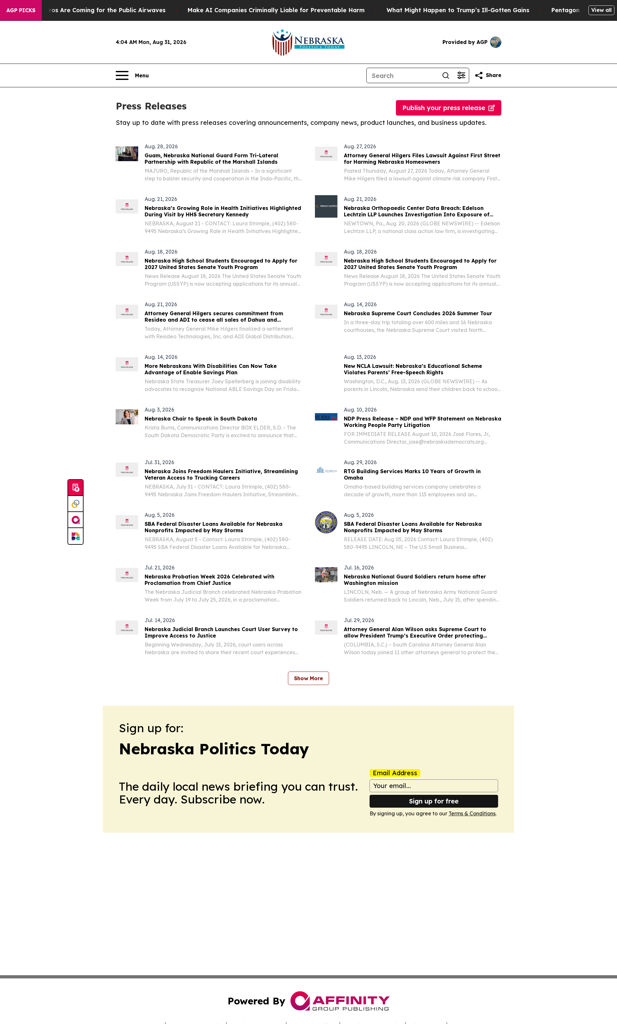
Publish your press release (443, 108)
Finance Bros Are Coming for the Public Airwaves (92, 10)
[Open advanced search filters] (461, 75)
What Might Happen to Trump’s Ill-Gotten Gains (458, 10)
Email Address (395, 773)
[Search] (445, 75)
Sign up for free (434, 801)
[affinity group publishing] (75, 520)
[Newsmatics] (75, 536)
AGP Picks (20, 10)
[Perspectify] (75, 504)
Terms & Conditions (472, 813)
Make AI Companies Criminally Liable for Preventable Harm (276, 10)
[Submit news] (75, 488)
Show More (308, 678)
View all (601, 10)
